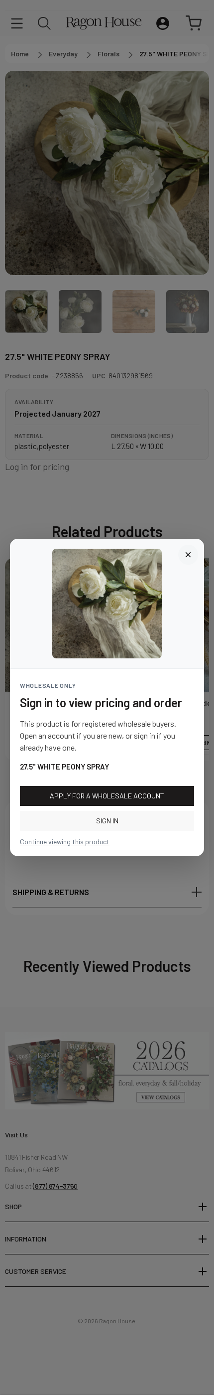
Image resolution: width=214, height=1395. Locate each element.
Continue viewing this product (64, 841)
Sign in (107, 820)
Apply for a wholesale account (107, 795)
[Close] (188, 555)
